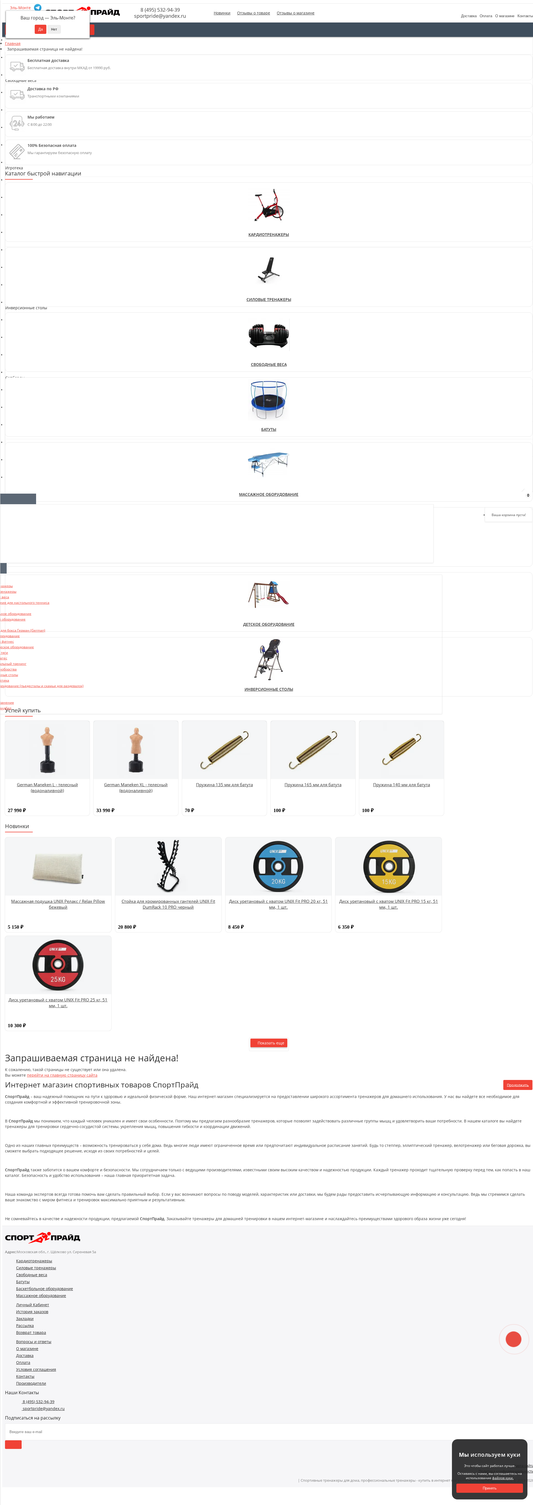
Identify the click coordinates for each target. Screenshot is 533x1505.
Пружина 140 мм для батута (401, 784)
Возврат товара (31, 1332)
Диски (14, 333)
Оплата (486, 16)
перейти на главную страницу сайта (62, 1075)
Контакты (25, 1376)
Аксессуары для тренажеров (35, 214)
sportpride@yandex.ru (159, 15)
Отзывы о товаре (253, 13)
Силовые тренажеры (269, 299)
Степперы (17, 209)
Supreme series (22, 403)
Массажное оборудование (41, 1295)
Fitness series (20, 387)
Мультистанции (23, 262)
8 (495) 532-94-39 (159, 9)
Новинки (222, 13)
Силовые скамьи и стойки (32, 279)
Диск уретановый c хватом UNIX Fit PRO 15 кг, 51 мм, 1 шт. (388, 904)
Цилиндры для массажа (30, 468)
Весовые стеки (22, 251)
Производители (31, 1383)
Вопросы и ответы (33, 1341)
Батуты (268, 429)
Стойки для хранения (28, 344)
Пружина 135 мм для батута (224, 784)
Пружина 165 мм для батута (313, 784)
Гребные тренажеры (28, 203)
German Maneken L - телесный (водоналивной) (47, 787)
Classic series (20, 381)
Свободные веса (269, 364)
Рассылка (25, 1325)
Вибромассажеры (25, 452)
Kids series (18, 392)
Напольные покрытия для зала (37, 338)
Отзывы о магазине (296, 13)
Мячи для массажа (26, 463)
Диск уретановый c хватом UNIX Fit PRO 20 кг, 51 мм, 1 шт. (278, 904)
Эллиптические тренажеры (34, 197)
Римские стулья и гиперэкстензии (40, 268)
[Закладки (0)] (511, 498)
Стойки (15, 290)
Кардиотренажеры (268, 234)
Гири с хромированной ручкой (37, 322)
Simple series (20, 398)
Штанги (15, 350)
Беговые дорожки (25, 186)
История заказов (32, 1311)
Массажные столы (25, 457)
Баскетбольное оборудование (44, 1288)
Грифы (14, 327)
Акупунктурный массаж (30, 446)
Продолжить (518, 1084)
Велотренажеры (23, 192)
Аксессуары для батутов (31, 415)
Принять (490, 1488)
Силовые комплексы (27, 274)
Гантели (16, 316)
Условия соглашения (36, 1369)
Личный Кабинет (32, 1304)
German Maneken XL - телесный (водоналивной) (136, 787)
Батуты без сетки (24, 420)
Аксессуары (19, 409)
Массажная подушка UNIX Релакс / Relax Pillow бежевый (58, 904)
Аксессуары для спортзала (33, 220)
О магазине (504, 16)
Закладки (25, 1318)
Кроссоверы (19, 257)
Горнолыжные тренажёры (33, 225)
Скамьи (15, 285)
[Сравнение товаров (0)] (496, 498)
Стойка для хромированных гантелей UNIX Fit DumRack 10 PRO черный (168, 904)
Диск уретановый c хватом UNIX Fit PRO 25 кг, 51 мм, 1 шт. (58, 1002)
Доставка (469, 16)
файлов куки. (503, 1478)
